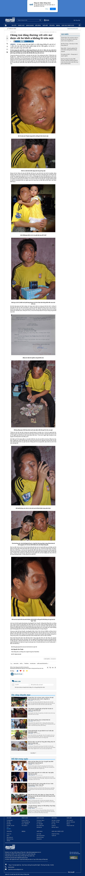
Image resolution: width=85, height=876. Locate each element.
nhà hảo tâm (32, 663)
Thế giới (45, 25)
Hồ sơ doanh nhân (40, 825)
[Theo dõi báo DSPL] (23, 41)
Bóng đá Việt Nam (40, 837)
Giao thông (9, 823)
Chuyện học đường (55, 833)
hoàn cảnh (16, 663)
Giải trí (8, 835)
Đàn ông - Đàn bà (55, 827)
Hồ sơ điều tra (24, 825)
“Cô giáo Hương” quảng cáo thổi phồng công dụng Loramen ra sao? (41, 806)
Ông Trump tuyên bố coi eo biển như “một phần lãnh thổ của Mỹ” (41, 773)
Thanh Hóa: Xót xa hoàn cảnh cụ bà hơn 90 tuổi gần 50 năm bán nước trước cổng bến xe (40, 698)
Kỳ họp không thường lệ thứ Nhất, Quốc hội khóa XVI (37, 28)
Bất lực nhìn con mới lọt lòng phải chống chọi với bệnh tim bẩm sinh (41, 742)
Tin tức (14, 25)
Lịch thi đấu (39, 833)
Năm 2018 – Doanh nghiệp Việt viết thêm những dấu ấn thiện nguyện (69, 50)
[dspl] (5, 25)
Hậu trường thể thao (40, 835)
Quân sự (68, 823)
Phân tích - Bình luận (71, 822)
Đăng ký (52, 8)
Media (58, 25)
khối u (21, 663)
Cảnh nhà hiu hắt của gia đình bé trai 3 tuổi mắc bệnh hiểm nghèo (41, 731)
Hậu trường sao (10, 837)
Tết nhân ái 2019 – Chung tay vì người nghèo (69, 55)
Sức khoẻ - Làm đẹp (56, 820)
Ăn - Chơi (53, 823)
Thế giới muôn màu (70, 825)
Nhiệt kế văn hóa (10, 839)
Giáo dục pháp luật (68, 25)
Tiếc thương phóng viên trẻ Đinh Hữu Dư (39, 720)
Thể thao (8, 840)
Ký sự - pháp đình (25, 823)
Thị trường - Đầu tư (40, 820)
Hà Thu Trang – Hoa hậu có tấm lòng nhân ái (69, 44)
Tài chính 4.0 (39, 822)
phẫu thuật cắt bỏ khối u (42, 663)
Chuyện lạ (54, 825)
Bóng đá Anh (39, 839)
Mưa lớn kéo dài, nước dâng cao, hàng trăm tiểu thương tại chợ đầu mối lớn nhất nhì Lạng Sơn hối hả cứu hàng (41, 796)
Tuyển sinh (54, 835)
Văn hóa (52, 25)
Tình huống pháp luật (26, 822)
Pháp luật (21, 25)
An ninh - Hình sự (25, 820)
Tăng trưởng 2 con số (74, 28)
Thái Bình (26, 663)
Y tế (7, 827)
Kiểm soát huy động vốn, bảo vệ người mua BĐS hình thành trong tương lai (40, 762)
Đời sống (38, 25)
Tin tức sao (9, 833)
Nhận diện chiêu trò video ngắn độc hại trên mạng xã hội (58, 28)
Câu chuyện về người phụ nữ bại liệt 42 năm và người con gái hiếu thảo (40, 709)
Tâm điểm (9, 822)
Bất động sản (39, 827)
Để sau (47, 8)
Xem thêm (33, 753)
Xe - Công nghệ (40, 823)
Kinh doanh (30, 25)
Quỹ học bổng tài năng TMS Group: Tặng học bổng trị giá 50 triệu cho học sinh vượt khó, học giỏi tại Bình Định (69, 61)
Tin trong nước (9, 820)
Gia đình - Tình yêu (55, 822)
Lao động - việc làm (10, 825)
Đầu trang (70, 872)
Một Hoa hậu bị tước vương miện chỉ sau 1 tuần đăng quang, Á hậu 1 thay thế (40, 784)
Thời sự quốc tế (70, 820)
